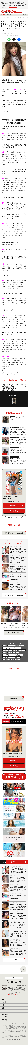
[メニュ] (25, 11)
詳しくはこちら (13, 7)
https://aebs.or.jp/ (13, 994)
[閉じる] (26, 4)
